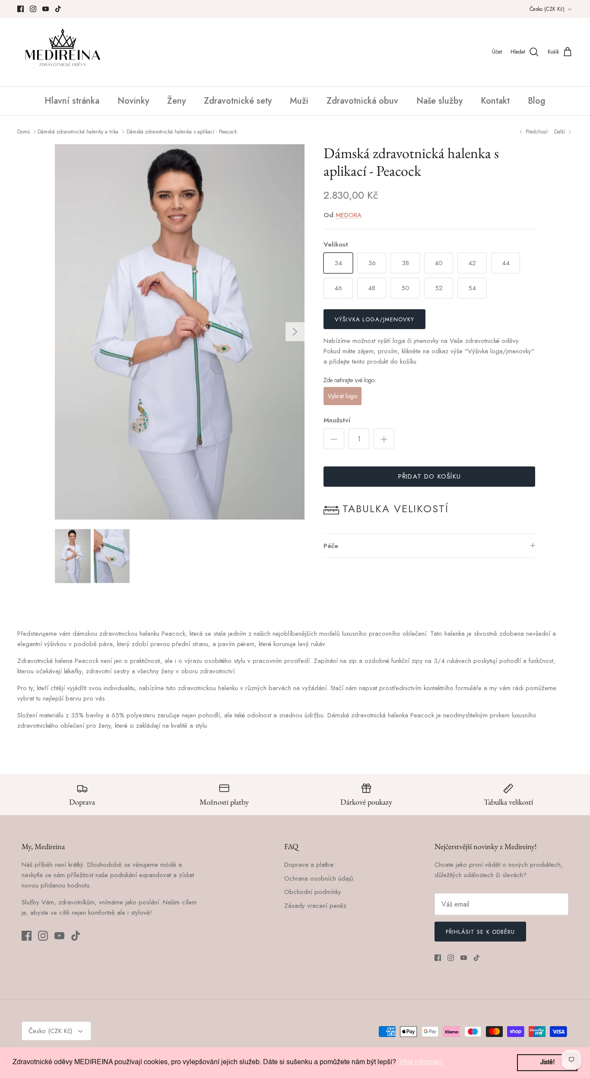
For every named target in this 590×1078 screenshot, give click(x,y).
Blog (537, 101)
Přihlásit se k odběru (480, 932)
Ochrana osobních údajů (318, 878)
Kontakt (495, 101)
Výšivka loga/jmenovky (374, 319)
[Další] (295, 331)
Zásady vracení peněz (315, 905)
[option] (180, 332)
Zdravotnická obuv (362, 101)
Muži (299, 101)
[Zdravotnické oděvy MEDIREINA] (62, 52)
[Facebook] (20, 9)
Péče (331, 546)
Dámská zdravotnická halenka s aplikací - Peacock (182, 132)
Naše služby (439, 101)
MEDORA (349, 215)
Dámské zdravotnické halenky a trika (78, 132)
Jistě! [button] (547, 1062)
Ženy (176, 101)
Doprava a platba (308, 864)
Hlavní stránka (71, 101)
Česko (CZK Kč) (547, 9)
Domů (23, 132)
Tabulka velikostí (396, 508)
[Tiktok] (58, 9)
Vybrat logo (342, 396)
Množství (337, 420)
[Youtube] (45, 9)
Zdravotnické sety (238, 101)
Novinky (133, 101)
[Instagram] (33, 9)
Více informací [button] (421, 1062)
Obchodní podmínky (312, 892)
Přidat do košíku (429, 476)
